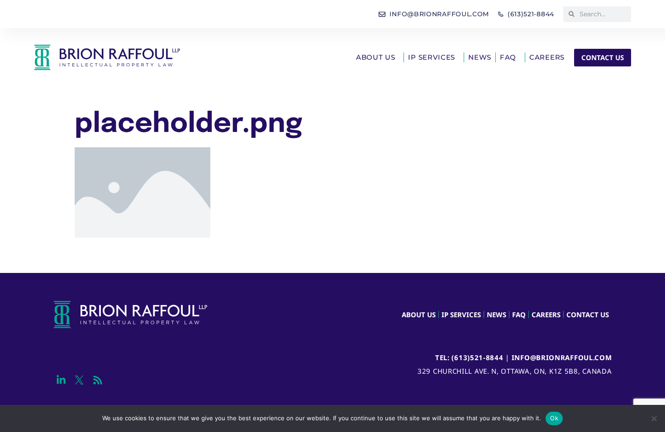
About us (375, 57)
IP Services (431, 57)
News (479, 57)
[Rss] (97, 380)
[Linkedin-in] (61, 380)
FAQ (508, 57)
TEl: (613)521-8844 (469, 357)
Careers (547, 57)
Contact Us (587, 314)
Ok (554, 418)
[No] (653, 418)
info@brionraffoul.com (562, 357)
